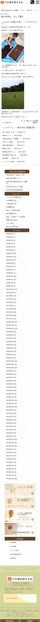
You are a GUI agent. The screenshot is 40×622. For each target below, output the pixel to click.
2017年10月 (10, 289)
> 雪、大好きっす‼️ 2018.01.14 (13, 132)
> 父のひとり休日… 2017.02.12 (13, 142)
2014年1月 (9, 436)
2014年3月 (9, 429)
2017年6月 (9, 302)
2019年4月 (9, 247)
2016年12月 (10, 322)
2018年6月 (9, 270)
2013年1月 (9, 475)
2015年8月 (9, 374)
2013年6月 (9, 459)
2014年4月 (9, 426)
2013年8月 (9, 452)
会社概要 (13, 542)
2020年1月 (9, 240)
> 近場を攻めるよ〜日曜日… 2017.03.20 (16, 139)
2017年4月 (9, 309)
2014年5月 (9, 423)
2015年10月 (10, 367)
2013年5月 (9, 462)
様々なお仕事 (10, 226)
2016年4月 (9, 348)
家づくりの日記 (11, 210)
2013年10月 (10, 446)
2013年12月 (10, 439)
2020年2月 (9, 237)
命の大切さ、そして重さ (12, 16)
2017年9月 (9, 292)
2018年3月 (9, 279)
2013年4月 (9, 465)
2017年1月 (9, 318)
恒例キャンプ (17, 178)
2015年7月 (9, 377)
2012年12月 (10, 478)
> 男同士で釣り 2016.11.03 (11, 148)
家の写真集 (9, 213)
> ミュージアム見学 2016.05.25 (13, 161)
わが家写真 (9, 200)
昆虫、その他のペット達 (14, 217)
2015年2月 (9, 394)
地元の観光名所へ (18, 190)
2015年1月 (9, 397)
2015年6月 (9, 380)
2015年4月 (9, 387)
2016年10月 (10, 328)
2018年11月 (10, 260)
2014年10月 (10, 407)
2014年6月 (9, 420)
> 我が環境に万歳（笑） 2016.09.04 (14, 155)
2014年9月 (9, 410)
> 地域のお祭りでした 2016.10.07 (14, 152)
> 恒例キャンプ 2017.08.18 (12, 135)
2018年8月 (9, 263)
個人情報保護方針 (16, 554)
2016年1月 (9, 358)
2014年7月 (9, 416)
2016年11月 (10, 325)
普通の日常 (9, 220)
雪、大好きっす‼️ (19, 175)
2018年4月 (9, 276)
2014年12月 (10, 400)
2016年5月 (9, 345)
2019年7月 (9, 243)
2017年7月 (9, 299)
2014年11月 (10, 403)
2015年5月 (9, 384)
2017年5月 (9, 305)
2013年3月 (9, 469)
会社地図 (13, 546)
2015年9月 (9, 371)
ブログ (8, 223)
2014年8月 (9, 413)
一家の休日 (13, 172)
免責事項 (13, 558)
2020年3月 (9, 234)
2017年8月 (9, 296)
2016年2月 (9, 354)
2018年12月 (10, 256)
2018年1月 (9, 286)
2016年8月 (9, 335)
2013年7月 (9, 456)
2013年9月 (9, 449)
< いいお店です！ (7, 122)
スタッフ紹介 (14, 550)
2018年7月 (9, 266)
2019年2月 (9, 253)
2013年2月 (9, 472)
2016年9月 (9, 332)
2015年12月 (10, 361)
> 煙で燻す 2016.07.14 (10, 158)
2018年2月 (9, 283)
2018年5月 (9, 273)
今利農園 (9, 207)
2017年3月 (9, 312)
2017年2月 (9, 315)
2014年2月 (9, 433)
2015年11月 (10, 364)
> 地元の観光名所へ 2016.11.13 (13, 145)
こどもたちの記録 (12, 197)
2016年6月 (9, 341)
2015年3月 (9, 390)
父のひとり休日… (18, 186)
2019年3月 (9, 250)
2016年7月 (9, 338)
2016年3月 (9, 351)
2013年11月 (10, 442)
